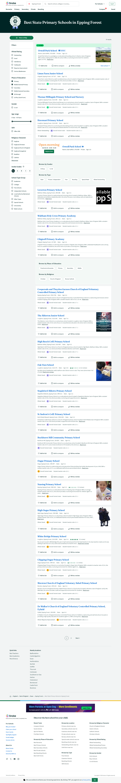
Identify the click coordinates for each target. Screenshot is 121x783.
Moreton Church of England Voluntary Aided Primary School (73, 590)
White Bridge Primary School (73, 543)
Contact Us (9, 751)
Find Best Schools (39, 734)
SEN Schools (65, 764)
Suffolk (32, 667)
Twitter (11, 759)
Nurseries (9, 9)
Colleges (16, 185)
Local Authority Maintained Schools (22, 195)
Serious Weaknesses (20, 71)
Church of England (55, 279)
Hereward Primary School (73, 127)
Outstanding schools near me (70, 745)
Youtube (14, 759)
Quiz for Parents (38, 731)
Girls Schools (93, 756)
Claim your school (11, 729)
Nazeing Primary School (73, 493)
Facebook (7, 759)
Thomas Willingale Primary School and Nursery (73, 104)
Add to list (44, 66)
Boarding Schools (67, 761)
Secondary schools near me (69, 729)
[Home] (10, 696)
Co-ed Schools (94, 761)
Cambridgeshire (35, 656)
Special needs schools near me (70, 739)
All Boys (42, 169)
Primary (16, 9)
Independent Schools (20, 191)
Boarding (41, 9)
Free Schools (17, 188)
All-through (17, 94)
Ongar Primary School (73, 468)
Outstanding (17, 55)
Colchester (33, 672)
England (15, 696)
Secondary (25, 9)
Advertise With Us (11, 754)
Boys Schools (93, 759)
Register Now (49, 151)
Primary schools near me (69, 726)
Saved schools (38, 729)
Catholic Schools (94, 731)
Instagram (18, 759)
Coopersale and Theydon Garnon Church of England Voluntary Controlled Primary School (73, 298)
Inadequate (17, 65)
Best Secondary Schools (40, 748)
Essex (31, 659)
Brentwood (33, 683)
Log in (112, 4)
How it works (9, 732)
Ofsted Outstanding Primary (97, 745)
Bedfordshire (34, 653)
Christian (42, 279)
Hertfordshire (34, 661)
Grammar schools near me (69, 731)
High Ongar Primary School (73, 519)
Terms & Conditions (10, 775)
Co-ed (15, 108)
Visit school (104, 66)
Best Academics (14, 656)
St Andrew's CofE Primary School (73, 421)
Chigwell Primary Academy (73, 246)
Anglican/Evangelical (20, 151)
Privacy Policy (21, 775)
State (41, 180)
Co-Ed (51, 169)
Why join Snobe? (10, 727)
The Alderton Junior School (73, 324)
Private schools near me (68, 734)
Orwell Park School (73, 56)
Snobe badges (10, 737)
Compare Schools (39, 726)
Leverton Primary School (73, 199)
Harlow (32, 677)
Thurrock (33, 669)
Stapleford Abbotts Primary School (73, 398)
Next (77, 638)
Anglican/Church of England (22, 148)
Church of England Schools (97, 726)
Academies (17, 181)
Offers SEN (17, 131)
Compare (102, 9)
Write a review (75, 66)
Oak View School (73, 374)
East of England (24, 696)
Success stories (10, 740)
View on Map (23, 38)
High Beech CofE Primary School (73, 349)
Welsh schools (18, 209)
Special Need (85, 180)
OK (95, 780)
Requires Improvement (20, 68)
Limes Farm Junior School (73, 81)
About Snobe (9, 748)
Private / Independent (54, 180)
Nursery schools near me (69, 737)
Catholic (16, 158)
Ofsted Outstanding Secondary (98, 748)
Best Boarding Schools (40, 753)
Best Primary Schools (40, 745)
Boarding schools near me (69, 742)
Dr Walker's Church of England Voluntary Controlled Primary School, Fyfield (73, 615)
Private (33, 9)
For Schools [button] (99, 4)
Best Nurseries (38, 743)
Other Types (17, 199)
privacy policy (86, 780)
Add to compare (59, 66)
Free (66, 180)
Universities (17, 206)
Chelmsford (33, 680)
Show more (15, 160)
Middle (79, 268)
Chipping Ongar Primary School (73, 567)
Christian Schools (95, 734)
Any (13, 171)
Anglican (16, 141)
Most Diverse (14, 659)
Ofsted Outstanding (99, 180)
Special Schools (18, 202)
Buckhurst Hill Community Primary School (73, 445)
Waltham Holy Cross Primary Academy (73, 223)
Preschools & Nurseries (46, 268)
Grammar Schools (67, 758)
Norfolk (32, 664)
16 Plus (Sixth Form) (20, 98)
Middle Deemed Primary (21, 85)
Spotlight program (11, 735)
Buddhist (16, 154)
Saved (113, 9)
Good (15, 58)
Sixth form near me (67, 747)
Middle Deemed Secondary (21, 91)
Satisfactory (17, 62)
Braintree (33, 688)
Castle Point (34, 685)
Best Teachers (14, 653)
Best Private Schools (39, 750)
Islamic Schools (94, 729)
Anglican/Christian (19, 145)
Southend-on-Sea (35, 675)
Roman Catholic (69, 279)
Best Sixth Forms (38, 756)
